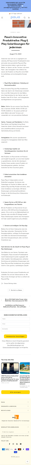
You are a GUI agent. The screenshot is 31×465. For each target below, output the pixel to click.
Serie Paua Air (24, 106)
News (18, 32)
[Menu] (2, 17)
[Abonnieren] (29, 432)
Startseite (13, 32)
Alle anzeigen (15, 392)
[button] (24, 17)
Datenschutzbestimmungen (11, 347)
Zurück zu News (16, 290)
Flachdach (15, 124)
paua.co (17, 456)
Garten (6, 124)
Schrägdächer (13, 140)
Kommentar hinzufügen (15, 336)
